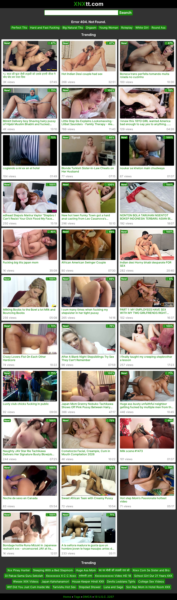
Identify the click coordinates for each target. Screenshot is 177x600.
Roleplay (126, 27)
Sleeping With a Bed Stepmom (53, 570)
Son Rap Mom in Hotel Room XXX (148, 587)
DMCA (87, 596)
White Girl (142, 27)
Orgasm (91, 27)
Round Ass (158, 27)
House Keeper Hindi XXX (88, 581)
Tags (77, 596)
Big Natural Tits (73, 27)
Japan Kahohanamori (55, 581)
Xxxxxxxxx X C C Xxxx (61, 575)
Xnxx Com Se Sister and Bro (151, 570)
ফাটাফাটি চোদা (85, 575)
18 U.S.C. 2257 (104, 596)
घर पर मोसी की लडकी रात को (114, 570)
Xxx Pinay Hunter (18, 570)
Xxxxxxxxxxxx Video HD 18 (113, 575)
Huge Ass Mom (86, 570)
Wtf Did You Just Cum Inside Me (28, 587)
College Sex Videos (151, 581)
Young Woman (108, 27)
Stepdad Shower (90, 587)
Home (67, 596)
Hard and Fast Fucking (44, 27)
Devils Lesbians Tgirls (121, 581)
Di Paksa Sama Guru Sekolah (24, 575)
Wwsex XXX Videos (25, 581)
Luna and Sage (113, 587)
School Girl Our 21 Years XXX (153, 575)
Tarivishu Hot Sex (64, 587)
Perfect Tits (19, 27)
